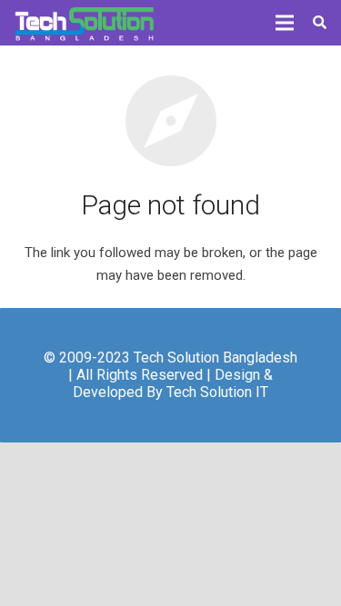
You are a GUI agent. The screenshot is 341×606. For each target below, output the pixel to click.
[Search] (320, 22)
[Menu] (285, 22)
